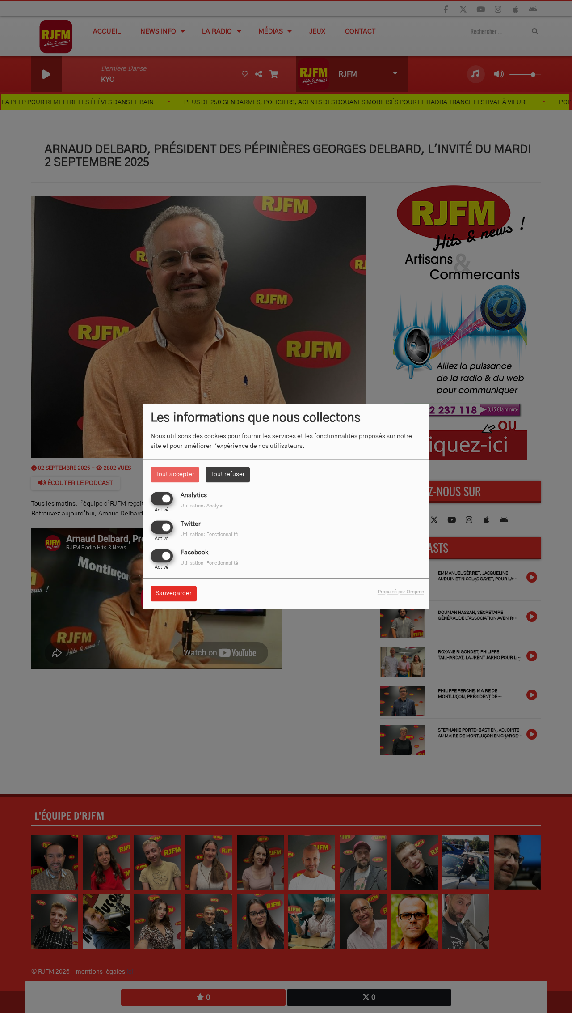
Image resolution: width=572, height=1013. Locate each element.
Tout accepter (175, 474)
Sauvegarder (174, 594)
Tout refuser (227, 474)
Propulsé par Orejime (401, 592)
